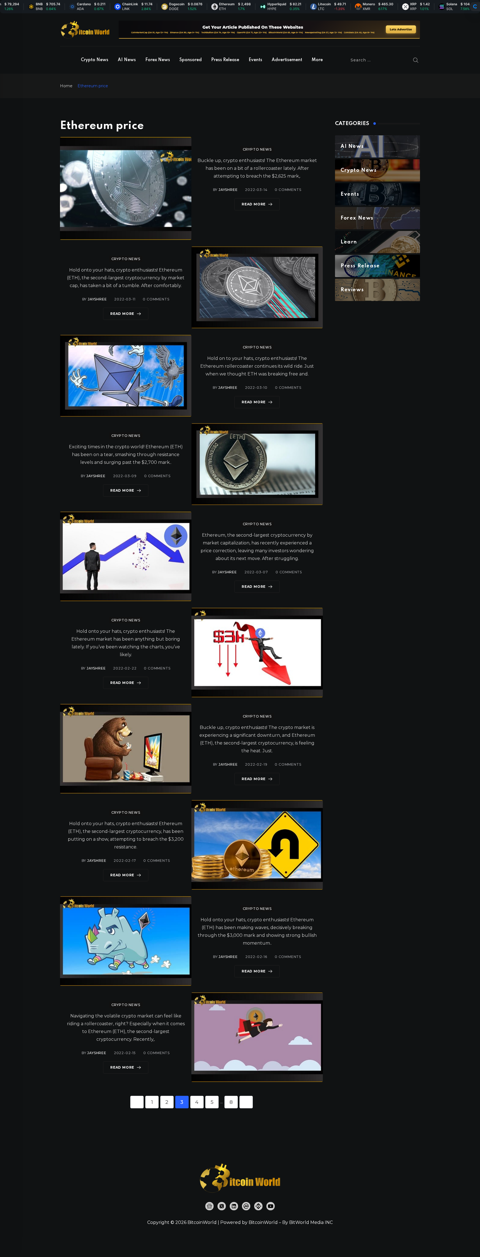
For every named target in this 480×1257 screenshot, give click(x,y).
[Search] (416, 60)
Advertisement (287, 60)
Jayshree (228, 190)
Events (255, 60)
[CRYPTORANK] (475, 6)
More (317, 60)
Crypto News (94, 60)
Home (66, 85)
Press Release (225, 60)
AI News (127, 60)
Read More (254, 204)
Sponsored (190, 60)
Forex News (157, 60)
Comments (288, 190)
